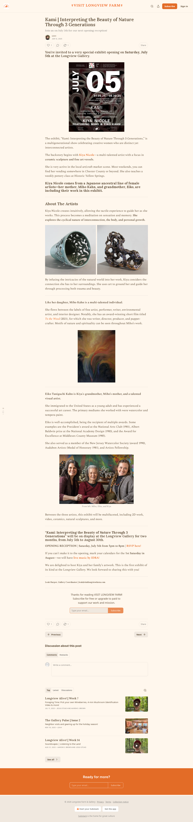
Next (139, 634)
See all (50, 759)
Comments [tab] (52, 655)
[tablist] (57, 655)
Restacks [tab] (64, 655)
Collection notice (121, 801)
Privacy (100, 801)
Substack (82, 816)
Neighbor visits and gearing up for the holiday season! (71, 724)
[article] (96, 705)
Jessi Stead (62, 708)
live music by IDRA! (86, 558)
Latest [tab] (56, 690)
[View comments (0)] (58, 45)
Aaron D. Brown (78, 708)
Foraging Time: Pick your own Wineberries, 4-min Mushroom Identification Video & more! (81, 703)
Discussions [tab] (66, 690)
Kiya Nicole (86, 155)
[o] (136, 704)
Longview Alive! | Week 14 (62, 740)
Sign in (184, 6)
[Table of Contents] (3, 411)
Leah (54, 36)
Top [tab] (48, 690)
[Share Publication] (158, 6)
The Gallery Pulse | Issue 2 (62, 720)
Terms (108, 801)
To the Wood (52, 319)
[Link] (41, 54)
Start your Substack (89, 809)
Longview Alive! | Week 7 (61, 698)
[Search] (152, 6)
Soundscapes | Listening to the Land (63, 743)
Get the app (110, 809)
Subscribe (169, 6)
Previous (55, 634)
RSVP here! (133, 546)
